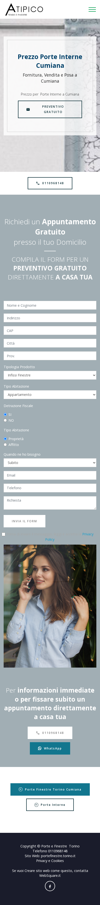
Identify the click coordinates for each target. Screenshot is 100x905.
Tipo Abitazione (16, 386)
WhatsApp (53, 748)
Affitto (13, 444)
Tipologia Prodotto (19, 367)
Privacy (42, 860)
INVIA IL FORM (24, 521)
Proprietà (16, 438)
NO (11, 420)
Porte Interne (53, 805)
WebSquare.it (50, 875)
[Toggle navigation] (92, 9)
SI (9, 414)
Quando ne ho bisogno (22, 454)
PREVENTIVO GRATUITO (53, 109)
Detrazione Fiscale (18, 405)
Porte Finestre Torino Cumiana (53, 789)
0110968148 (53, 183)
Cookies (57, 860)
